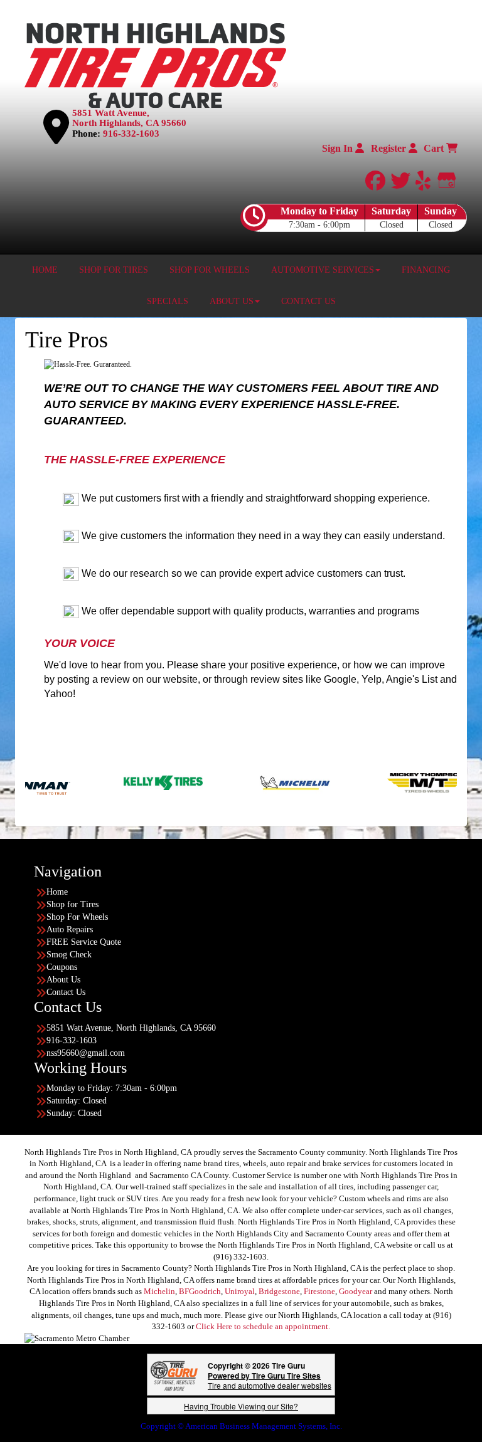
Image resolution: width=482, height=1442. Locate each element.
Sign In (338, 148)
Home (57, 892)
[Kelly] (111, 781)
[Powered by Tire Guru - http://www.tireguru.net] (174, 1374)
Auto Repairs (69, 929)
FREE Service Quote (83, 942)
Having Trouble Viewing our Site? (241, 1406)
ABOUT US (232, 301)
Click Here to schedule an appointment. (263, 1326)
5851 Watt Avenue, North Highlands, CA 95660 (129, 118)
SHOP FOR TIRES (113, 270)
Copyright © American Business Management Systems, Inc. (241, 1426)
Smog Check (69, 954)
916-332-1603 (131, 134)
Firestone (319, 1291)
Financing (426, 270)
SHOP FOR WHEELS (209, 270)
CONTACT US (308, 301)
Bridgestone (279, 1291)
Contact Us (65, 992)
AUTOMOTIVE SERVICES (322, 270)
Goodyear (355, 1291)
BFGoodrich (200, 1291)
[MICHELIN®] (243, 781)
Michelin (159, 1291)
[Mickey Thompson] (375, 781)
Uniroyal (240, 1291)
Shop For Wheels (77, 917)
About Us (63, 979)
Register (390, 148)
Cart (435, 148)
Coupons (61, 967)
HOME (45, 270)
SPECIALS (167, 301)
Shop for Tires (72, 904)
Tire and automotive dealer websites (269, 1380)
